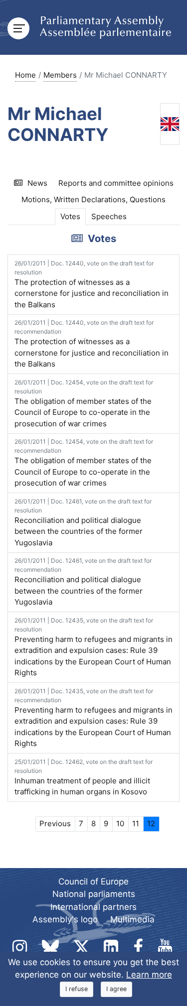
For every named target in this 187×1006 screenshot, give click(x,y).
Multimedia (132, 919)
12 (151, 823)
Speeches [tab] (109, 216)
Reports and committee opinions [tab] (116, 183)
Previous (55, 823)
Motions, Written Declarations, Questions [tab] (93, 199)
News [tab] (37, 183)
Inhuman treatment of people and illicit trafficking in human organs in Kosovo (83, 777)
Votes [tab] (70, 216)
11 (135, 823)
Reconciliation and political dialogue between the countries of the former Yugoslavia (83, 522)
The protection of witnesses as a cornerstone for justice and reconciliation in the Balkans (91, 284)
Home (25, 75)
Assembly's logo (65, 919)
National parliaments (93, 894)
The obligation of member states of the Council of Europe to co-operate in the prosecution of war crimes (83, 403)
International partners (93, 907)
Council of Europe (93, 881)
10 (120, 823)
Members (60, 75)
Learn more (149, 975)
